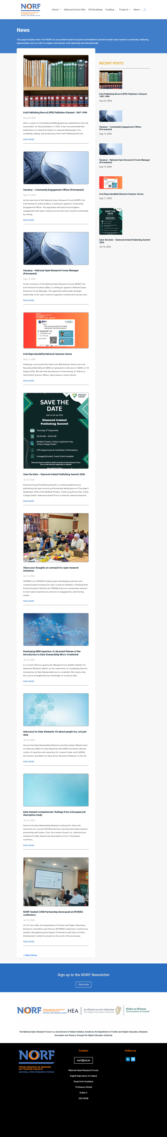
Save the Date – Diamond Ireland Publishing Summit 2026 (54, 474)
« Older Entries (30, 955)
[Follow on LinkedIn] (128, 1059)
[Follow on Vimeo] (133, 1059)
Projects (123, 9)
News (136, 9)
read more (28, 139)
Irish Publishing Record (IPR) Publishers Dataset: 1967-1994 (55, 112)
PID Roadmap (95, 9)
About (55, 9)
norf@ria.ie (83, 1060)
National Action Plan (75, 9)
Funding (109, 9)
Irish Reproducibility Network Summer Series (47, 354)
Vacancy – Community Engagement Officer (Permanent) (53, 189)
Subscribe (83, 984)
